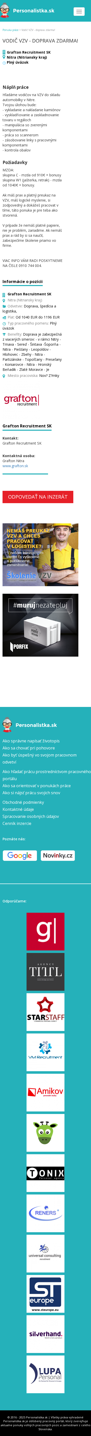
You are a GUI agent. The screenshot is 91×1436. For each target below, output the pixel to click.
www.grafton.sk (15, 465)
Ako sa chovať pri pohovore (29, 748)
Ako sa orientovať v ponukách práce (37, 785)
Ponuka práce (10, 30)
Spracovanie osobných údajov (31, 816)
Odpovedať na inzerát (38, 496)
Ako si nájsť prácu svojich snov (31, 792)
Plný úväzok (18, 62)
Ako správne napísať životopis (31, 741)
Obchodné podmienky (23, 802)
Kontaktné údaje (18, 809)
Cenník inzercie (17, 823)
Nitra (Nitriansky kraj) (27, 57)
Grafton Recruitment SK (29, 52)
